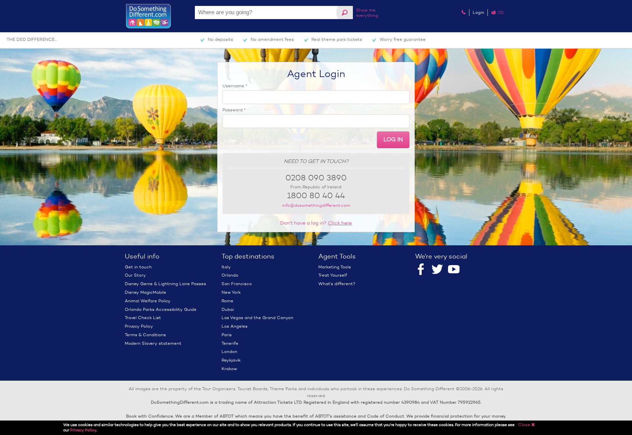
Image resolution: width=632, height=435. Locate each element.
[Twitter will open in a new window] (437, 270)
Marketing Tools (334, 266)
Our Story (135, 275)
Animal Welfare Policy (148, 300)
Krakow (229, 368)
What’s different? (336, 283)
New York (231, 292)
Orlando (230, 275)
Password (234, 109)
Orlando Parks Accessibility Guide (161, 309)
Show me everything (367, 13)
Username (235, 85)
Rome (227, 300)
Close (526, 424)
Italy (226, 266)
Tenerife (230, 343)
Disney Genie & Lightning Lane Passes (165, 283)
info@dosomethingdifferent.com (316, 205)
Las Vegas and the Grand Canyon (257, 317)
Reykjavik (231, 360)
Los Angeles (235, 326)
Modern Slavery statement (153, 343)
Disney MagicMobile (145, 292)
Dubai (228, 309)
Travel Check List (143, 317)
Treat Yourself (332, 275)
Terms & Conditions (145, 334)
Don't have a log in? (316, 223)
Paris (227, 334)
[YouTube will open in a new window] (454, 270)
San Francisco (237, 283)
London (229, 351)
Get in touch (138, 266)
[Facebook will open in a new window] (421, 270)
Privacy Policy (139, 326)
